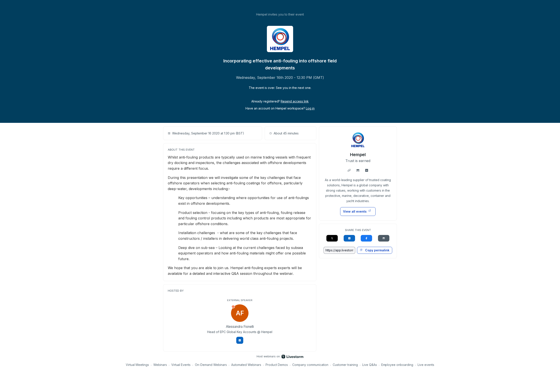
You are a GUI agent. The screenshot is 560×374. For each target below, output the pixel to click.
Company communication (310, 365)
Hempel (358, 154)
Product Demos (277, 365)
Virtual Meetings (137, 365)
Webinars (160, 365)
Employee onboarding (397, 365)
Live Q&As (369, 365)
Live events (426, 365)
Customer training (345, 365)
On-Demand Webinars (211, 365)
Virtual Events (181, 365)
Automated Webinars (246, 365)
